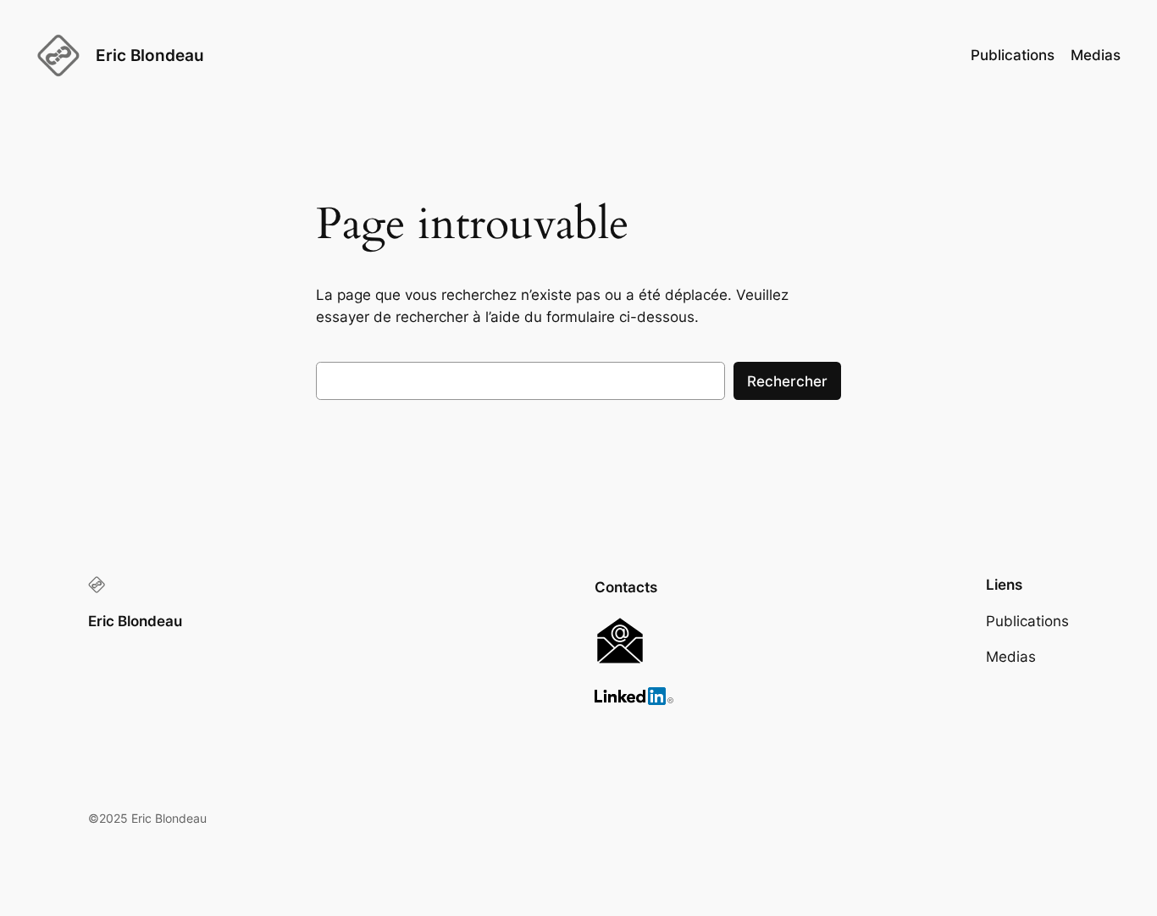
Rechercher (787, 381)
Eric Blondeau (150, 55)
